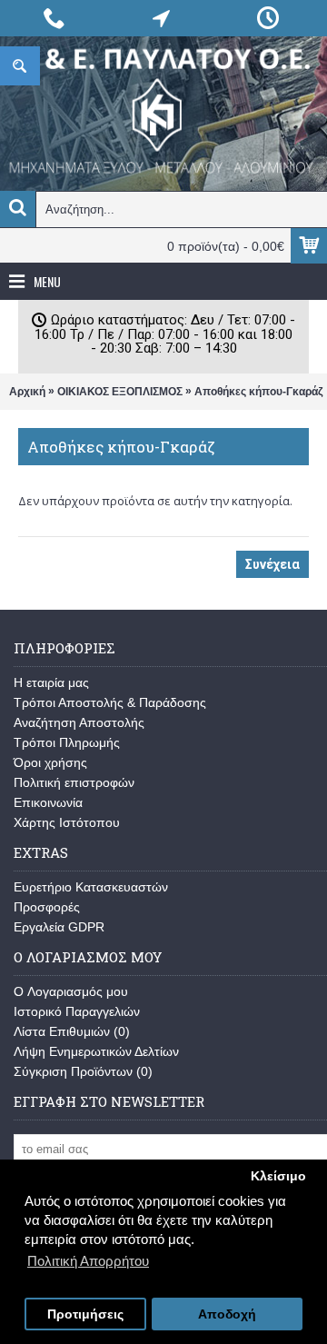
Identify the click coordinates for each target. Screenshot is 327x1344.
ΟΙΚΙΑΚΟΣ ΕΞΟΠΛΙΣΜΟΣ (120, 391)
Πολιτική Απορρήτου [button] (88, 1261)
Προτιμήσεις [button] (85, 1314)
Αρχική (27, 391)
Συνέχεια (272, 564)
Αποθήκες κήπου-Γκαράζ (258, 391)
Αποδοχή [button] (227, 1314)
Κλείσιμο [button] (278, 1176)
